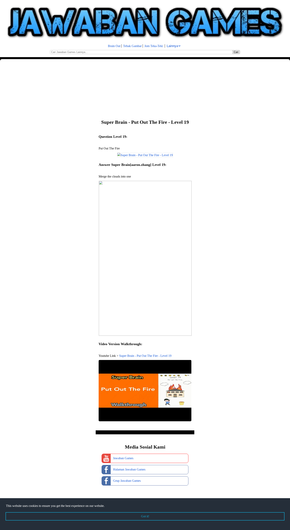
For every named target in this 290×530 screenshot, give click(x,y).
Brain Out (114, 46)
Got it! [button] (145, 516)
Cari (236, 52)
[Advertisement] (118, 88)
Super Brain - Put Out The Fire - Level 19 (145, 355)
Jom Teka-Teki (153, 46)
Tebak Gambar (132, 46)
